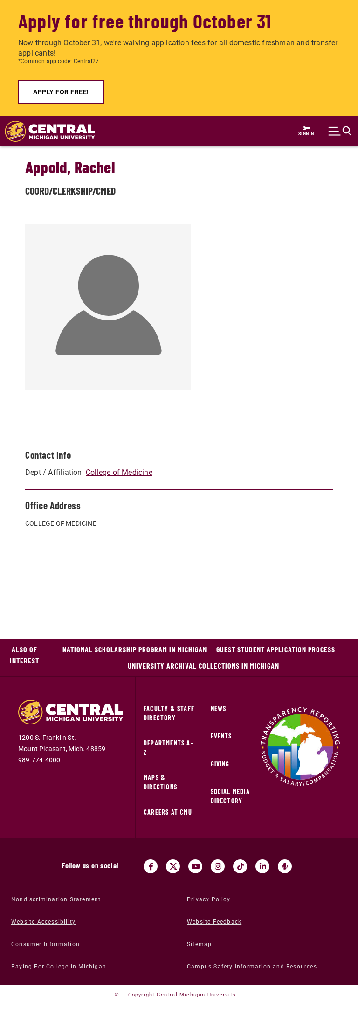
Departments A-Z (168, 747)
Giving (220, 764)
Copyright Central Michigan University (182, 995)
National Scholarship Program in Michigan (134, 649)
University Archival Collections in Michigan (203, 665)
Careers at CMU (168, 812)
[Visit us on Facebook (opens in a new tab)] (150, 866)
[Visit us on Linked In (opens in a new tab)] (262, 866)
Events (221, 736)
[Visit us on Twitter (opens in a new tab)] (173, 866)
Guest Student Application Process (275, 649)
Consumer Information (45, 944)
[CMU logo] (45, 131)
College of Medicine (119, 472)
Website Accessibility (43, 922)
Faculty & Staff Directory (169, 713)
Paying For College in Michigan (58, 966)
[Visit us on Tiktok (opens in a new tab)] (240, 866)
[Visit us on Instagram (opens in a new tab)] (217, 866)
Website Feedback (214, 922)
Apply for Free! (61, 92)
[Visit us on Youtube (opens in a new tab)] (195, 866)
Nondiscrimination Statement (56, 899)
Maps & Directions (160, 782)
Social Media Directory (230, 796)
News (219, 708)
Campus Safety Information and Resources (252, 966)
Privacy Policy (208, 899)
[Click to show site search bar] (340, 131)
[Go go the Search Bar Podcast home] (285, 866)
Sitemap (199, 944)
